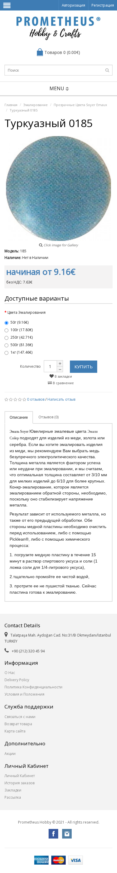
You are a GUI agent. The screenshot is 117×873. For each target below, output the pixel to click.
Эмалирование (35, 104)
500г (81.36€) (21, 344)
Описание (19, 417)
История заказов (19, 782)
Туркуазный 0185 (24, 110)
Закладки (12, 790)
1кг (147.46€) (21, 352)
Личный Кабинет (19, 775)
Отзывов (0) (48, 417)
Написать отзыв (61, 399)
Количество (30, 366)
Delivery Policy (16, 679)
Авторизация (73, 5)
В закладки (63, 376)
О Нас (9, 672)
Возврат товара (18, 723)
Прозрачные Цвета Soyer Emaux (80, 104)
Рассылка (12, 797)
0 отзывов (35, 399)
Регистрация (103, 5)
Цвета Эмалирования (27, 312)
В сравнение (63, 383)
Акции (10, 753)
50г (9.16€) (19, 322)
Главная (10, 104)
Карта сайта (15, 731)
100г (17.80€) (21, 329)
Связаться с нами (19, 716)
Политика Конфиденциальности (33, 687)
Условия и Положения (24, 694)
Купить (83, 367)
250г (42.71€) (21, 337)
